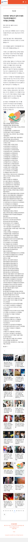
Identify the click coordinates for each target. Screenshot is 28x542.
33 (3, 510)
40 (18, 510)
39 (16, 510)
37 (12, 510)
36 (10, 510)
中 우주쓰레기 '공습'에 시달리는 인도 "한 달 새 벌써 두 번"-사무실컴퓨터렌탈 (19, 504)
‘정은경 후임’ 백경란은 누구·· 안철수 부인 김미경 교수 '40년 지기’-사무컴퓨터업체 (8, 457)
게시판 (14, 531)
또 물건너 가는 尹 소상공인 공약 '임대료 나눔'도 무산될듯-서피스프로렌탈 (8, 395)
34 (5, 510)
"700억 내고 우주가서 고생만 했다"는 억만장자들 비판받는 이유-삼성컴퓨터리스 (19, 395)
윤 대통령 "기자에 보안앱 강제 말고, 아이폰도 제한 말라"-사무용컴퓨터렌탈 (19, 457)
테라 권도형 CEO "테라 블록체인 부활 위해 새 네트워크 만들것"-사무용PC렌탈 (8, 504)
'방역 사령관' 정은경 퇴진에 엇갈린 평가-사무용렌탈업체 (8, 472)
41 (21, 510)
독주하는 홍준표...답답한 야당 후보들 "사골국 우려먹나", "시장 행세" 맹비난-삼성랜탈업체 (8, 426)
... (1, 510)
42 (23, 510)
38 (14, 510)
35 (8, 510)
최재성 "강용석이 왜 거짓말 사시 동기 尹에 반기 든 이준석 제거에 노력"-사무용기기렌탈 (8, 488)
